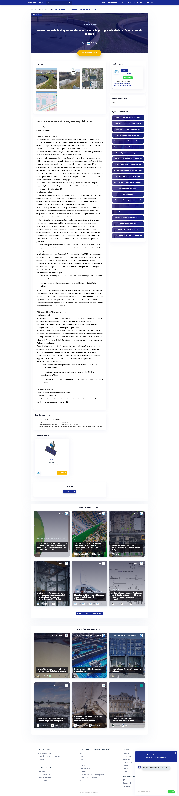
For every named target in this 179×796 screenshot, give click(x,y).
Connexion (149, 3)
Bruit (82, 762)
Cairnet (51, 463)
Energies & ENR (85, 768)
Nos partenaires (44, 780)
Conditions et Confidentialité (49, 756)
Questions (101, 3)
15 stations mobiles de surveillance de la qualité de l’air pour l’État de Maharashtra (89, 597)
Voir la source (70, 491)
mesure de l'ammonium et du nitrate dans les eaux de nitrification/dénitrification (88, 719)
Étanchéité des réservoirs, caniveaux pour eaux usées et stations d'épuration (52, 670)
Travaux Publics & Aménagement (92, 775)
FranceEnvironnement (35, 3)
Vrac (82, 781)
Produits (131, 3)
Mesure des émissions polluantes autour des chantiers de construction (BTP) (125, 547)
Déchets (83, 765)
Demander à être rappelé (122, 84)
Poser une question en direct (123, 85)
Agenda (140, 3)
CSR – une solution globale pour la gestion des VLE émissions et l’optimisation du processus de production (87, 546)
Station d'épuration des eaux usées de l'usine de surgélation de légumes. (51, 720)
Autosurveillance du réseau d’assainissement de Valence (122, 720)
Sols (81, 759)
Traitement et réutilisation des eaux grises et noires (88, 670)
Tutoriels (122, 3)
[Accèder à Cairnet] (52, 448)
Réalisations (112, 3)
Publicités (41, 771)
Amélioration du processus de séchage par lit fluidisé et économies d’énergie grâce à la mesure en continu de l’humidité (126, 596)
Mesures (83, 772)
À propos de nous (44, 753)
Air (81, 753)
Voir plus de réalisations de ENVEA (89, 614)
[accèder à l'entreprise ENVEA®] (38, 473)
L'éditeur (41, 759)
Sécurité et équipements (89, 778)
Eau (81, 756)
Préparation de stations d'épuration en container (126, 670)
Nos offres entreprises (46, 774)
